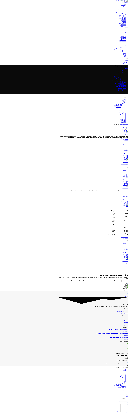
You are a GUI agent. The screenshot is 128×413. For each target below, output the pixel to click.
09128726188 (119, 311)
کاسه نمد (124, 14)
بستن (127, 95)
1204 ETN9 (125, 199)
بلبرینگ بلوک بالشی (117, 12)
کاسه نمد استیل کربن (122, 18)
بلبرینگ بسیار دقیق (119, 104)
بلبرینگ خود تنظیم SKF (118, 49)
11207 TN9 (125, 153)
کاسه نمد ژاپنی (123, 22)
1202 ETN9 (125, 179)
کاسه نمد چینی (123, 21)
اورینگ (123, 6)
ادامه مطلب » (125, 331)
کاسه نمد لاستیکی (123, 25)
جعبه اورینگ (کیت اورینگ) (122, 13)
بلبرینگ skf (118, 281)
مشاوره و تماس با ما (124, 325)
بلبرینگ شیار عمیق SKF (118, 9)
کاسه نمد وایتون (123, 26)
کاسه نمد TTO (125, 323)
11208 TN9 (125, 162)
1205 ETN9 (125, 243)
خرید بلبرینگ (126, 320)
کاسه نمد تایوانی (121, 15)
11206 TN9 (125, 144)
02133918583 (126, 60)
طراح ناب (121, 365)
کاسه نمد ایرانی (123, 19)
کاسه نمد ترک (123, 20)
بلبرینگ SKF (122, 47)
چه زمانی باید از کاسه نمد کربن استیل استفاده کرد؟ (118, 329)
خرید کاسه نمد (125, 318)
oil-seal (125, 4)
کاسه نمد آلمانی (123, 17)
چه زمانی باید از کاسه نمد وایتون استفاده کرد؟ (119, 337)
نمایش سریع (126, 140)
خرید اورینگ (126, 322)
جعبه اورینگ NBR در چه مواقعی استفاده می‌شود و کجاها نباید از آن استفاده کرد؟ (112, 333)
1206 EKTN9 (125, 261)
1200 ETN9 (125, 170)
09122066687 (123, 313)
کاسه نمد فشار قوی (122, 23)
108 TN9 (126, 134)
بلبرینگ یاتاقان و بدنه (118, 11)
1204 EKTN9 (125, 188)
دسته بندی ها (126, 68)
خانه (127, 124)
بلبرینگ (125, 102)
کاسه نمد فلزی (123, 24)
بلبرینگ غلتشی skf (119, 10)
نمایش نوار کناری (125, 127)
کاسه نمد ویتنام (121, 16)
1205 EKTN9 (125, 208)
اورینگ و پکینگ (123, 5)
